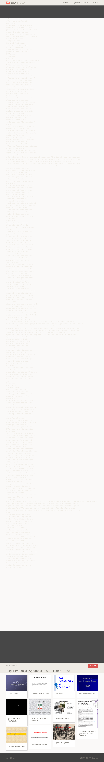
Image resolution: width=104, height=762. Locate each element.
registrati (76, 3)
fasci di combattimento (87, 694)
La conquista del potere (16, 746)
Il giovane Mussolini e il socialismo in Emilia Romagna (87, 733)
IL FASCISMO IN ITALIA (40, 694)
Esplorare (65, 3)
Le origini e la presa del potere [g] (39, 719)
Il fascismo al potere (62, 718)
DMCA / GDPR (85, 758)
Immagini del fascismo (39, 744)
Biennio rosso (13, 694)
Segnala (95, 758)
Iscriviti (85, 3)
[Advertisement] (52, 11)
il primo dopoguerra (62, 742)
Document (58, 694)
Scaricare (93, 666)
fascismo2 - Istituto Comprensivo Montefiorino (14, 720)
